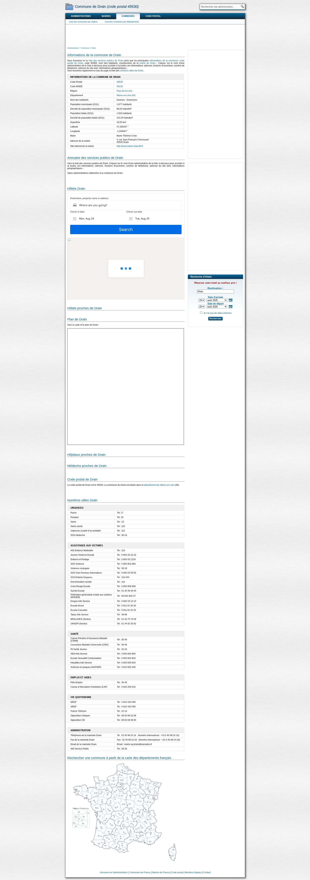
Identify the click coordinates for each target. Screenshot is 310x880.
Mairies (106, 16)
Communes (128, 16)
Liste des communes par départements (122, 22)
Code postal (153, 16)
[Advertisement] (155, 35)
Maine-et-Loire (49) (126, 95)
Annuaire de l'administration (113, 872)
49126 (120, 86)
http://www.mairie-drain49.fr (130, 146)
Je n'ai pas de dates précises (217, 313)
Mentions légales (193, 872)
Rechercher (215, 318)
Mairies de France (161, 872)
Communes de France (140, 872)
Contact (207, 872)
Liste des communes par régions (83, 22)
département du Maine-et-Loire (159, 485)
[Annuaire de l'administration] (69, 6)
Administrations (81, 16)
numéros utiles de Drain (131, 70)
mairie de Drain (148, 63)
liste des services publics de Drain (106, 60)
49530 (120, 82)
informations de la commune (164, 60)
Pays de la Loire (124, 91)
